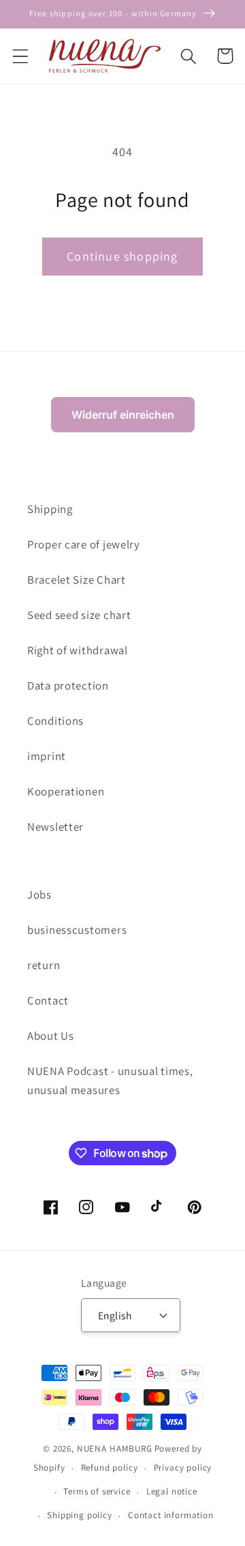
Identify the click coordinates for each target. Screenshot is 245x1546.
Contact (48, 1000)
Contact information (171, 1515)
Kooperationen (65, 791)
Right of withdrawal (77, 650)
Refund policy (109, 1467)
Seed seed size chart (79, 614)
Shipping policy (79, 1515)
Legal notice (171, 1491)
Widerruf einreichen (122, 414)
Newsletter (55, 826)
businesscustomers (77, 929)
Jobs (39, 894)
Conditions (55, 720)
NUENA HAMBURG (114, 1448)
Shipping (50, 509)
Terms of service (96, 1491)
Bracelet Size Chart (76, 579)
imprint (46, 756)
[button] (21, 56)
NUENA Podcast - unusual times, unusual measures (110, 1080)
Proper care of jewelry (83, 544)
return (43, 965)
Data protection (68, 685)
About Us (50, 1035)
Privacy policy (183, 1467)
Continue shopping (122, 256)
